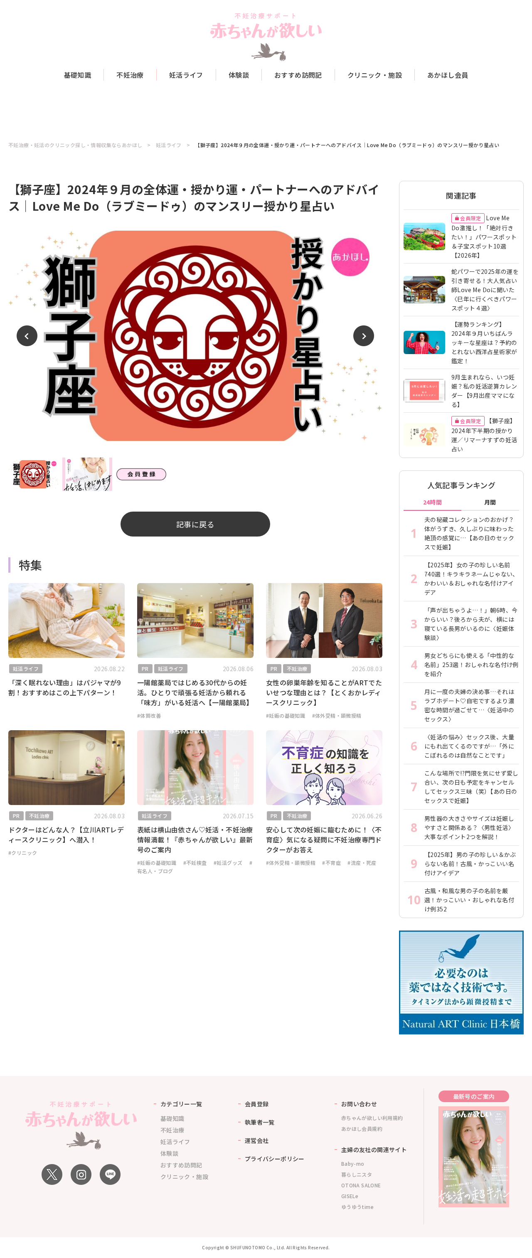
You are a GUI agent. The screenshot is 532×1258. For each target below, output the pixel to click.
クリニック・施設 (374, 75)
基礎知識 (77, 75)
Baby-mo (353, 1163)
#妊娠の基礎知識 (285, 715)
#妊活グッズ (228, 862)
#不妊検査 (195, 862)
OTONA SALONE (361, 1185)
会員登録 (257, 1104)
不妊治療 (130, 75)
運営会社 (257, 1140)
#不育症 (331, 862)
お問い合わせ (359, 1104)
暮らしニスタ (356, 1174)
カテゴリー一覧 (181, 1104)
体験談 (239, 75)
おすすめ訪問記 (298, 75)
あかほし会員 (447, 75)
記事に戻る (195, 524)
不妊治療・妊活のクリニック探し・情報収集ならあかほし (75, 145)
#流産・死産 (361, 862)
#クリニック (22, 852)
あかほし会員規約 (361, 1128)
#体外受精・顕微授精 (337, 715)
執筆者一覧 (260, 1122)
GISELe (349, 1195)
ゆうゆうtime (357, 1206)
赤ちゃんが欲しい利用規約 (372, 1117)
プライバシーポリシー (275, 1159)
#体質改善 (149, 715)
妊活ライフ (186, 75)
